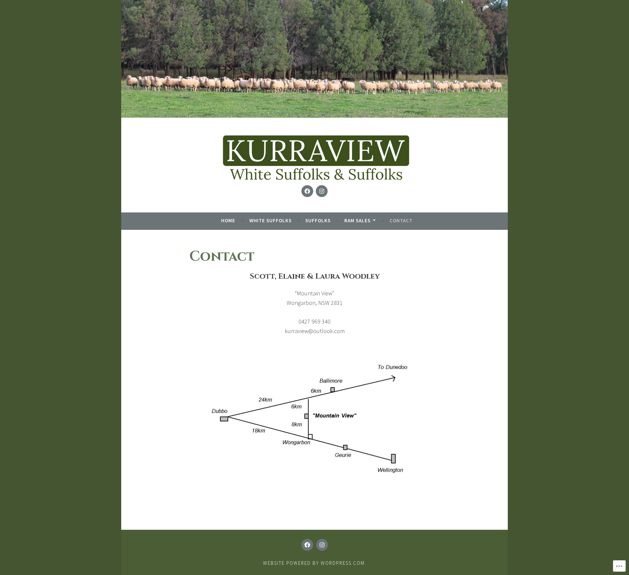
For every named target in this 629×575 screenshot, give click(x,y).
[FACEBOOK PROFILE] (307, 545)
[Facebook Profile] (307, 191)
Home (228, 220)
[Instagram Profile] (321, 191)
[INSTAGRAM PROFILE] (322, 545)
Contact (401, 220)
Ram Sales (357, 220)
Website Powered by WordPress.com (314, 563)
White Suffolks (270, 220)
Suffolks (318, 220)
